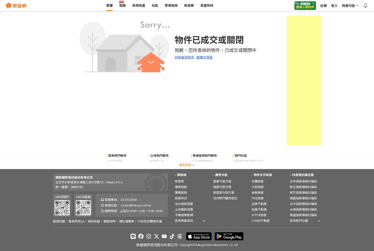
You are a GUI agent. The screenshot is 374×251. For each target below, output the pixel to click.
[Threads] (179, 236)
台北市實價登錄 (202, 161)
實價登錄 (181, 192)
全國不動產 (259, 209)
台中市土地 (156, 167)
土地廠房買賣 (184, 209)
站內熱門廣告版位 (225, 198)
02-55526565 (129, 200)
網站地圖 (94, 221)
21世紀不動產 (260, 221)
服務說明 (109, 221)
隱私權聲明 (126, 221)
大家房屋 (257, 187)
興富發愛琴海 (243, 167)
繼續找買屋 (204, 57)
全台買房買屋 (184, 204)
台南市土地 (156, 161)
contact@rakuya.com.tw (136, 205)
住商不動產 (259, 204)
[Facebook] (140, 236)
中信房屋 (257, 198)
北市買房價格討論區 (303, 181)
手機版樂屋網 (184, 215)
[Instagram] (148, 236)
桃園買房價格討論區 (303, 198)
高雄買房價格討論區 (303, 215)
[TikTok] (172, 236)
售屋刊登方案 (222, 181)
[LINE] (133, 236)
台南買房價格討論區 (303, 209)
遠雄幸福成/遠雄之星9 (248, 161)
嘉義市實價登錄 (202, 167)
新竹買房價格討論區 (303, 192)
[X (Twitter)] (156, 236)
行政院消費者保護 (150, 221)
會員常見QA (76, 221)
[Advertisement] (304, 80)
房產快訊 (181, 198)
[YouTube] (164, 236)
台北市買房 (114, 161)
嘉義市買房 (114, 167)
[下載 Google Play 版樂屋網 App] (229, 236)
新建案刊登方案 (223, 192)
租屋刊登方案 (222, 187)
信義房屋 (257, 181)
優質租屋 (181, 187)
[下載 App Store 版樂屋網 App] (199, 236)
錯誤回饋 (59, 221)
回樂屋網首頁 (184, 57)
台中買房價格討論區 (303, 204)
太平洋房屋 (259, 215)
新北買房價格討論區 (303, 187)
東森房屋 (257, 192)
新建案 (179, 181)
